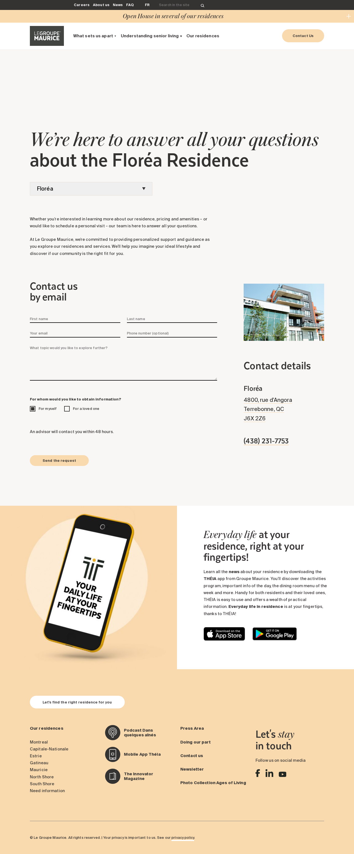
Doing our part (195, 742)
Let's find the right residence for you (77, 702)
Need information (47, 791)
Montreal (39, 742)
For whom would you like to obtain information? (75, 399)
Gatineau (39, 763)
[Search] (202, 5)
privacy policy (182, 837)
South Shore (42, 784)
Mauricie (39, 770)
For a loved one (86, 408)
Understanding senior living (150, 35)
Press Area (192, 728)
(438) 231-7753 (266, 440)
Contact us (191, 755)
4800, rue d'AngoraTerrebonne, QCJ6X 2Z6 (268, 409)
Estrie (36, 756)
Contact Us (303, 36)
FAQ (130, 5)
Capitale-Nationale (49, 749)
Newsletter (192, 769)
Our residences (202, 35)
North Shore (42, 777)
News (118, 5)
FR (147, 5)
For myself (48, 408)
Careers (82, 5)
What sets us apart (93, 35)
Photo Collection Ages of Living (213, 783)
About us (101, 5)
